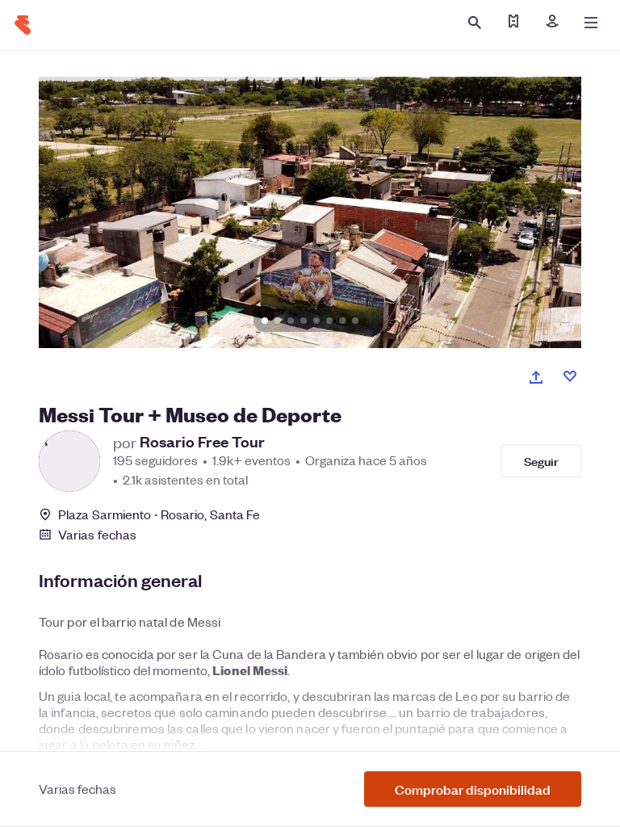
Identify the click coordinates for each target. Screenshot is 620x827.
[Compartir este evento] (536, 377)
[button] (472, 789)
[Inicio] (22, 25)
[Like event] (570, 376)
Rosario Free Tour (202, 441)
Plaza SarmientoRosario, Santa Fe (159, 514)
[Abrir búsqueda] (475, 22)
